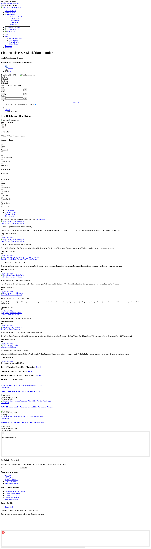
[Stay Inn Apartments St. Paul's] (11, 313)
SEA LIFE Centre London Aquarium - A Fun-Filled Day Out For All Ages (27, 407)
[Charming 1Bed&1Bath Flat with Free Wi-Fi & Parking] (20, 257)
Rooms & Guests (6, 85)
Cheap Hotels (14, 22)
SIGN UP (24, 468)
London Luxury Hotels (12, 495)
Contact (14, 31)
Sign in (12, 3)
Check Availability (7, 237)
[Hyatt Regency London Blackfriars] (13, 221)
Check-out (4, 81)
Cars (9, 71)
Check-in (4, 77)
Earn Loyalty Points (11, 483)
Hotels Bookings (10, 11)
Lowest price (10, 212)
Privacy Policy (9, 478)
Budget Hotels (14, 19)
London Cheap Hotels (12, 497)
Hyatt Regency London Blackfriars (12, 223)
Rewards (15, 29)
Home (13, 12)
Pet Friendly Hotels (16, 17)
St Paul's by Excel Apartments (10, 329)
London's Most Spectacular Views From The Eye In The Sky (22, 391)
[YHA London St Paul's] (9, 345)
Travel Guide (5, 387)
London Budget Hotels (12, 493)
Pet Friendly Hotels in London (15, 491)
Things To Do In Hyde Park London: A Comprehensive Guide (22, 422)
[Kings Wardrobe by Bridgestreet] (12, 293)
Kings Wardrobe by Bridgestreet (11, 295)
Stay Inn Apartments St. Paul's (10, 314)
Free (10, 214)
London (7, 110)
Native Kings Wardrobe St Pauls (11, 277)
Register (17, 3)
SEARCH (75, 102)
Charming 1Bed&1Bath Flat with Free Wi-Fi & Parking (19, 259)
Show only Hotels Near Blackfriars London (19, 104)
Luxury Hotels (14, 20)
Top (9, 216)
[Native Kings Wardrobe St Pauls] (12, 275)
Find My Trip (5, 3)
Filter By (4, 126)
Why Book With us (11, 481)
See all (38, 367)
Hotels (10, 68)
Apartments (13, 24)
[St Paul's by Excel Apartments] (11, 327)
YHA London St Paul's (8, 347)
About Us (8, 476)
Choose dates (40, 219)
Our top (9, 210)
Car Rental (17, 27)
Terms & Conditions (11, 480)
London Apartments (11, 499)
